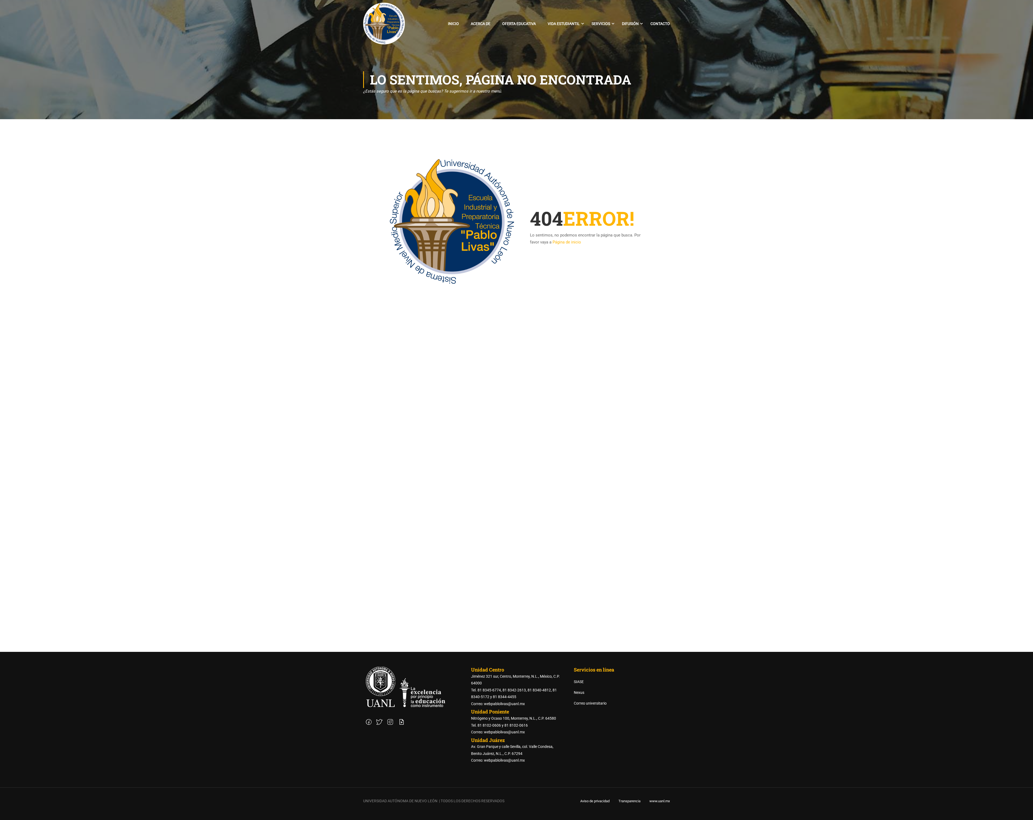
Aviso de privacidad (595, 801)
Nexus (579, 692)
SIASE (579, 682)
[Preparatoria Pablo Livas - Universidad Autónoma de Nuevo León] (384, 23)
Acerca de (480, 24)
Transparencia (629, 801)
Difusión (630, 24)
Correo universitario (590, 703)
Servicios (601, 24)
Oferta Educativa (519, 24)
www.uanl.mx (659, 801)
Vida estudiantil (564, 24)
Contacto (660, 24)
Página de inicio (567, 242)
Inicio (453, 24)
